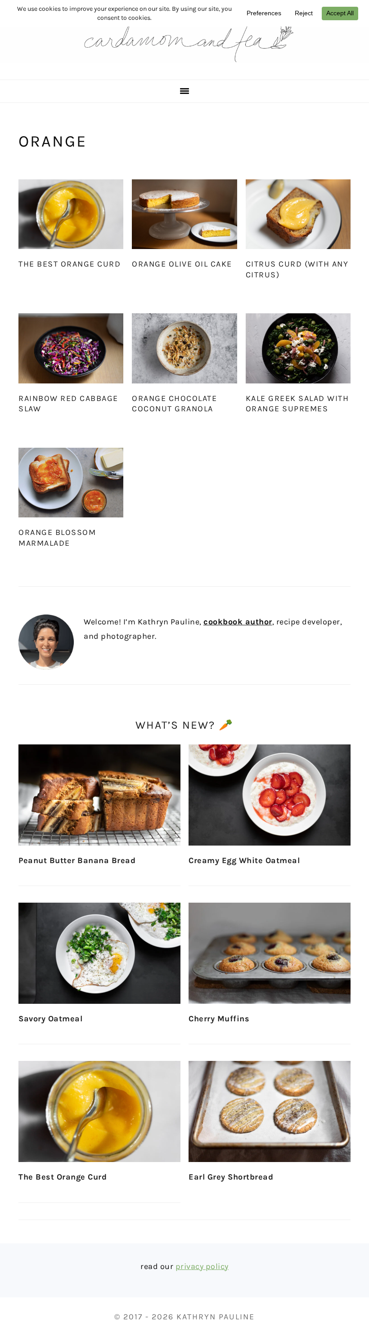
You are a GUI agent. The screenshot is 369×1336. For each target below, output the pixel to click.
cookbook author (237, 622)
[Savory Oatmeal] (99, 953)
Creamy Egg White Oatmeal (244, 860)
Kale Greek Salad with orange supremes (297, 403)
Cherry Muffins (219, 1019)
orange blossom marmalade (57, 537)
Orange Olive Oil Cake (182, 264)
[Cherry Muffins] (270, 953)
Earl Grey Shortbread (231, 1177)
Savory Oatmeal (50, 1019)
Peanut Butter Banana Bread (76, 860)
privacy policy (202, 1266)
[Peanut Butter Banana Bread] (99, 795)
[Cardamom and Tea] (184, 68)
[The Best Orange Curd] (99, 1111)
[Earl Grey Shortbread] (270, 1111)
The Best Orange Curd (69, 264)
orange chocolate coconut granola (174, 403)
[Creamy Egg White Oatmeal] (270, 795)
